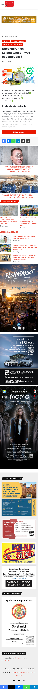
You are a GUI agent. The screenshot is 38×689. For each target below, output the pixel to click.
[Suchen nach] (35, 5)
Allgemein (14, 36)
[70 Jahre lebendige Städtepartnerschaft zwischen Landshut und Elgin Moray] (9, 210)
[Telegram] (18, 141)
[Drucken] (28, 141)
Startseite (6, 36)
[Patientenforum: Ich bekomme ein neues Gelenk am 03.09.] (5, 239)
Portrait (14, 41)
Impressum (18, 658)
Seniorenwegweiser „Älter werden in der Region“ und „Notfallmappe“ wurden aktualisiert (25, 257)
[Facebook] (4, 141)
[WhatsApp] (13, 141)
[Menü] (3, 5)
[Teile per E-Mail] (23, 141)
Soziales (21, 41)
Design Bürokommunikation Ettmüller (23, 672)
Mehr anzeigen (18, 132)
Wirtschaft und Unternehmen (12, 44)
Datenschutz (6, 660)
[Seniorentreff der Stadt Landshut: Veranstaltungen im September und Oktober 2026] (5, 248)
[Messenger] (9, 141)
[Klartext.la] (9, 4)
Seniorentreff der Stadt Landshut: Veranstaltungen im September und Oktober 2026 (28, 221)
